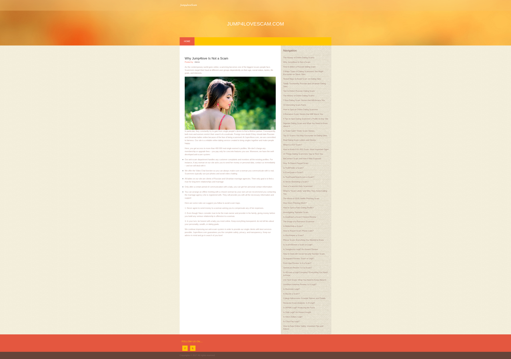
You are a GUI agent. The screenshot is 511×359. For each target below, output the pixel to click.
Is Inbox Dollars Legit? (292, 317)
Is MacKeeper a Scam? (293, 235)
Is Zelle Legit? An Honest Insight (297, 312)
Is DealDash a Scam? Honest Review (299, 217)
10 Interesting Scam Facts (294, 105)
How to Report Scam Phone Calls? (298, 231)
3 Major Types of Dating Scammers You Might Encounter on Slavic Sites (303, 72)
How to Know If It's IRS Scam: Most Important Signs (306, 149)
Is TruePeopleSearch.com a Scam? (298, 177)
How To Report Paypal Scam (295, 163)
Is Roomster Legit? (291, 289)
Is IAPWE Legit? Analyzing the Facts (299, 307)
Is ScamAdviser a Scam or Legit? (297, 245)
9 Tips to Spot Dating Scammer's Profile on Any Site (305, 119)
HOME (187, 41)
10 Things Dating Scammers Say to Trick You (303, 154)
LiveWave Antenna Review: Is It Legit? (299, 284)
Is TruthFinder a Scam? (293, 168)
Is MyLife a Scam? (291, 294)
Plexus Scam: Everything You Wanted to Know (303, 240)
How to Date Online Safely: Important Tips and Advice (303, 327)
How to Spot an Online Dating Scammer (300, 109)
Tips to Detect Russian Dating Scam (299, 91)
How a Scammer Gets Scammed (297, 186)
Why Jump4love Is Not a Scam (296, 62)
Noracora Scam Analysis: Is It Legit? (299, 303)
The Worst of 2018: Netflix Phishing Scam (301, 198)
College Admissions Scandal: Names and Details (304, 298)
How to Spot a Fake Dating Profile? (298, 208)
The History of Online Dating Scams (298, 57)
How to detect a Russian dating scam (299, 67)
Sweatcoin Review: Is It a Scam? (297, 268)
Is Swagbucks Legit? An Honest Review (300, 249)
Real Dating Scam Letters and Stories (299, 140)
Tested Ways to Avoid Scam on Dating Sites (302, 79)
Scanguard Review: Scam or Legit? (298, 258)
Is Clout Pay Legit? (291, 321)
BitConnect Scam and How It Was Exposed (302, 158)
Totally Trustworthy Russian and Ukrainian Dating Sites (304, 85)
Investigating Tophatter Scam (295, 212)
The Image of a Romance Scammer (298, 221)
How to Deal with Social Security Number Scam (304, 254)
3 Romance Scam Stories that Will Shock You (303, 114)
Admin (197, 62)
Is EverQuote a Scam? (293, 172)
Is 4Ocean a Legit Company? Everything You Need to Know (305, 273)
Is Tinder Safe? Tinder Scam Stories (298, 131)
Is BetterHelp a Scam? (293, 226)
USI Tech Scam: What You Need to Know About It (304, 280)
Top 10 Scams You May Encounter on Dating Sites (305, 135)
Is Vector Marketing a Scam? (295, 182)
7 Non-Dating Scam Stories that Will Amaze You (304, 100)
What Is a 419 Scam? (292, 145)
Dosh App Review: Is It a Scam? (297, 263)
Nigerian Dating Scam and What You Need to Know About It (305, 124)
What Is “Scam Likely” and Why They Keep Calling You (305, 192)
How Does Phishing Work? (295, 203)
